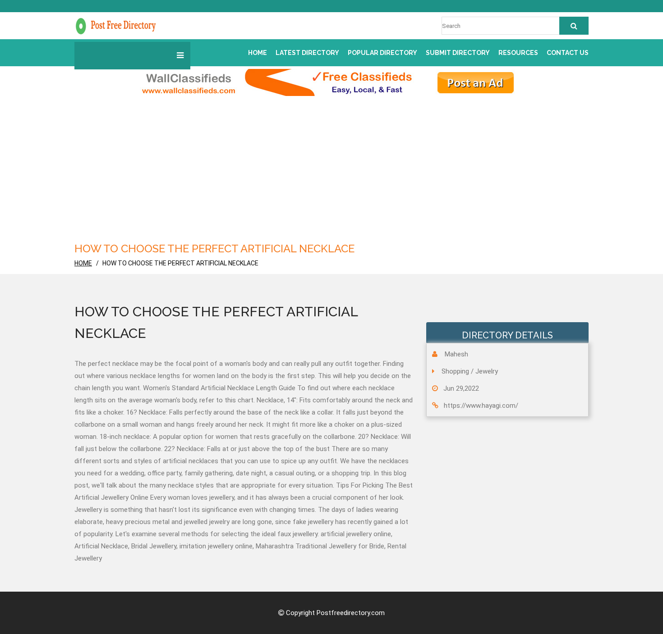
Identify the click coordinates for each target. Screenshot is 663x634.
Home (257, 52)
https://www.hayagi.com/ (481, 405)
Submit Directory (458, 52)
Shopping (455, 371)
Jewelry (486, 371)
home (83, 263)
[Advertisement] (331, 172)
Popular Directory (382, 52)
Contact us (568, 52)
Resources (518, 52)
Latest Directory (307, 52)
